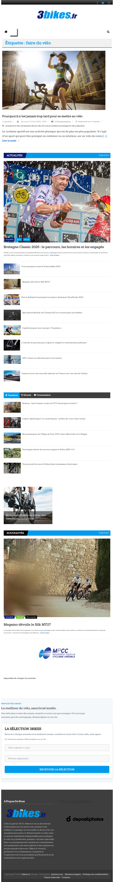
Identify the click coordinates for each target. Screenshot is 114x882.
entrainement (25, 126)
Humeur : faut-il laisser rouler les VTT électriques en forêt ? (49, 403)
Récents (27, 395)
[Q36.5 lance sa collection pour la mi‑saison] (12, 360)
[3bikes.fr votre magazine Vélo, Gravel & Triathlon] (6, 32)
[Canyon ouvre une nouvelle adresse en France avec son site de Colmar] (12, 375)
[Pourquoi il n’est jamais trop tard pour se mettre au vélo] (53, 80)
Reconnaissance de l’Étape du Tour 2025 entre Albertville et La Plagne (54, 434)
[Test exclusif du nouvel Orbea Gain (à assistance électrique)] (12, 468)
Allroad (20, 617)
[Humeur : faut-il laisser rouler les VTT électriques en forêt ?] (12, 407)
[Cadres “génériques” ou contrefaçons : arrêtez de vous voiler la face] (12, 422)
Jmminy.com (57, 874)
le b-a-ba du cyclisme (50, 126)
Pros (19, 239)
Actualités (9, 239)
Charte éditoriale (52, 877)
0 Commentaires (62, 121)
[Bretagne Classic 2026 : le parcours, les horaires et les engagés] (57, 201)
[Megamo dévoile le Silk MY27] (12, 284)
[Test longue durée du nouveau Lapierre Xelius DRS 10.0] (12, 453)
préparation (80, 126)
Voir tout (104, 155)
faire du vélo (36, 126)
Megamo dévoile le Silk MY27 (36, 282)
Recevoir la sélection (57, 769)
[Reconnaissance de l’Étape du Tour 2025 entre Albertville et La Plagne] (12, 438)
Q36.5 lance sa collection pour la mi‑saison (42, 358)
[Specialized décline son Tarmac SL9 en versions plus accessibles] (12, 315)
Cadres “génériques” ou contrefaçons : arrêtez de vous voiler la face (54, 419)
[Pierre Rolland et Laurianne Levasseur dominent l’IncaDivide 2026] (12, 299)
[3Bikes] (26, 813)
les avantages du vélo (66, 126)
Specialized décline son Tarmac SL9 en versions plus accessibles (52, 312)
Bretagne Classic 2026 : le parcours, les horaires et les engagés (54, 247)
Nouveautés (31, 617)
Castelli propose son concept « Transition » (42, 328)
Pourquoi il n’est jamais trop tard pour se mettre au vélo (42, 116)
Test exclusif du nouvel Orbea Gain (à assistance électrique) (49, 464)
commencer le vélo (12, 126)
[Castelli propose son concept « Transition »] (12, 330)
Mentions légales (73, 874)
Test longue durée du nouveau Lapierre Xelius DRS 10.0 (48, 449)
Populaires (13, 395)
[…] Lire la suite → (54, 255)
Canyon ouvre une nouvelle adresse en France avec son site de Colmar (55, 373)
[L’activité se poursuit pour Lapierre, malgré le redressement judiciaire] (12, 345)
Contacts (66, 877)
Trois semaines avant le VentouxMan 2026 (40, 266)
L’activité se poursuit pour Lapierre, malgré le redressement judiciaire (54, 342)
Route (26, 239)
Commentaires (44, 395)
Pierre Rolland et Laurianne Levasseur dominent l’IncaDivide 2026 (52, 297)
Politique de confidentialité (95, 874)
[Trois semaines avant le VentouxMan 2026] (12, 269)
